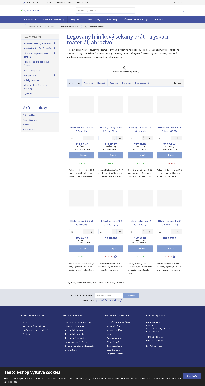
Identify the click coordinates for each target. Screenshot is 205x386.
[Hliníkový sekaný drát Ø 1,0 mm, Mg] (81, 198)
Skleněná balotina (114, 346)
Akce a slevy (93, 19)
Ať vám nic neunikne (81, 295)
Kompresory (30, 75)
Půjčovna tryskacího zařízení (35, 330)
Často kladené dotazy (136, 19)
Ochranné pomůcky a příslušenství (79, 346)
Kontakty (112, 19)
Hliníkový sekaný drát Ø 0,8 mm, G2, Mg (169, 129)
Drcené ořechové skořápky (118, 322)
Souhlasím (192, 376)
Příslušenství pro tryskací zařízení (36, 55)
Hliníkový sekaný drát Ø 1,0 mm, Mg (81, 223)
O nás (25, 322)
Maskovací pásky (32, 70)
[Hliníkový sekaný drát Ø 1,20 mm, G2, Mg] (169, 198)
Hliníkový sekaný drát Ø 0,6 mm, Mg (81, 129)
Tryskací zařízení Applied (75, 338)
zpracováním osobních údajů (108, 300)
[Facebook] (96, 2)
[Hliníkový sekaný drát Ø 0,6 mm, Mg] (81, 104)
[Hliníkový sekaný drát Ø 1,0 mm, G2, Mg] (110, 198)
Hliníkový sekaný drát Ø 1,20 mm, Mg (140, 223)
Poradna (159, 19)
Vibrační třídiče (71, 350)
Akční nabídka (29, 115)
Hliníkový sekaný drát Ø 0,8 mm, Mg (140, 129)
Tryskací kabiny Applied (75, 330)
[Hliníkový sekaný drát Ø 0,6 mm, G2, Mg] (110, 104)
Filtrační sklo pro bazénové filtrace (36, 63)
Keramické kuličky (114, 330)
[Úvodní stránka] (30, 10)
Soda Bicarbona (113, 350)
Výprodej (28, 93)
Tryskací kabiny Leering (75, 334)
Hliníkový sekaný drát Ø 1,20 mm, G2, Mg (169, 223)
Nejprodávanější (30, 120)
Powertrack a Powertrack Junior (78, 322)
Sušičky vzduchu (31, 80)
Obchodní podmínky (53, 19)
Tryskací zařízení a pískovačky (38, 48)
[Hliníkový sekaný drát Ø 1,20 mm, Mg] (140, 198)
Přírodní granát (113, 342)
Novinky (26, 124)
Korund (110, 334)
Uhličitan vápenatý (115, 353)
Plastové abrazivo (114, 338)
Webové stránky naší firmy (34, 326)
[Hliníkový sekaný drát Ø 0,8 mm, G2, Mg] (169, 104)
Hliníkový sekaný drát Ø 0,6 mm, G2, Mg (111, 129)
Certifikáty (30, 19)
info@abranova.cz (154, 346)
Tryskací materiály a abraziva (37, 43)
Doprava (75, 19)
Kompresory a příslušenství (76, 342)
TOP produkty (29, 129)
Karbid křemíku (113, 326)
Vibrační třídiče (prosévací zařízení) (36, 87)
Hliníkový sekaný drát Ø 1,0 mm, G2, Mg (111, 223)
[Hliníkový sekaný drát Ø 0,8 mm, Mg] (140, 104)
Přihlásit (131, 295)
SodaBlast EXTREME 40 (74, 326)
